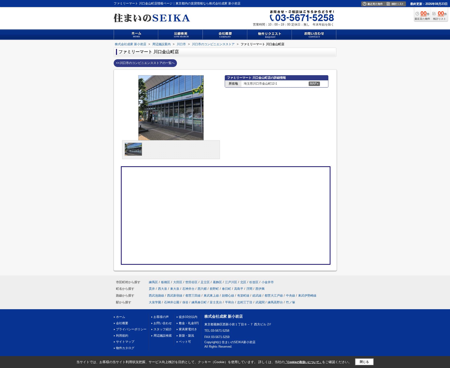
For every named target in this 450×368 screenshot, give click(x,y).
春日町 (226, 288)
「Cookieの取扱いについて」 (303, 362)
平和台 (229, 302)
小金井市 (268, 282)
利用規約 (122, 335)
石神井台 (188, 288)
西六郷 (202, 288)
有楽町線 (243, 295)
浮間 (249, 288)
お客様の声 (161, 317)
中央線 (290, 295)
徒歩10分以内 (188, 317)
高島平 (238, 288)
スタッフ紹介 (163, 329)
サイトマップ (125, 341)
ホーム (120, 317)
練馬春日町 (199, 302)
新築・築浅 (186, 335)
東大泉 (174, 288)
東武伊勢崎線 (307, 295)
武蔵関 (260, 302)
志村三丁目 (244, 302)
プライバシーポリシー (131, 329)
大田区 (177, 282)
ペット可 (185, 341)
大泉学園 (155, 302)
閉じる (364, 362)
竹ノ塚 (290, 302)
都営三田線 (193, 295)
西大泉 (162, 288)
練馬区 (153, 282)
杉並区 (254, 282)
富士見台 (216, 302)
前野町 (214, 288)
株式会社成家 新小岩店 (223, 316)
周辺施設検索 (163, 335)
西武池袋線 (156, 295)
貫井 (152, 288)
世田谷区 (191, 282)
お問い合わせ (163, 323)
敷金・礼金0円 (189, 323)
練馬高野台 (275, 302)
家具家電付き (188, 329)
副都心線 (228, 295)
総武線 (257, 295)
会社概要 (122, 323)
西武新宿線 (174, 295)
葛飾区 (217, 282)
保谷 (185, 302)
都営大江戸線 (274, 295)
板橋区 (165, 282)
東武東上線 (211, 295)
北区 (243, 282)
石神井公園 (171, 302)
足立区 (205, 282)
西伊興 (260, 288)
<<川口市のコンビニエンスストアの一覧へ (145, 63)
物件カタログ (125, 348)
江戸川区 (231, 282)
